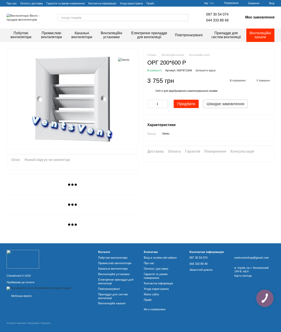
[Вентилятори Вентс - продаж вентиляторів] (23, 259)
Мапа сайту (151, 294)
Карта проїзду (243, 275)
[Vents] (123, 59)
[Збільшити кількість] (164, 104)
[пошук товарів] (185, 17)
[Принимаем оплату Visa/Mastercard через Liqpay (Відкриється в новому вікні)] (39, 288)
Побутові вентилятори (21, 35)
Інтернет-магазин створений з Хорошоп (29, 323)
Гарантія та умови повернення (65, 3)
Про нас (12, 3)
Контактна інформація (102, 3)
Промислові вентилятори (51, 35)
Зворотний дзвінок (201, 269)
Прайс (150, 3)
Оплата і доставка (31, 3)
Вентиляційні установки (111, 35)
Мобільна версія (21, 296)
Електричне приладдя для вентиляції (149, 35)
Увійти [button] (159, 90)
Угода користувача (131, 3)
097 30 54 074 (217, 14)
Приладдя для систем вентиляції (226, 35)
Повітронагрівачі (189, 35)
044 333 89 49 (217, 20)
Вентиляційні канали (260, 35)
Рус (212, 3)
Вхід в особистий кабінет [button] (160, 257)
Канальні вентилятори (81, 35)
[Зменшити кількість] (151, 104)
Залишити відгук (205, 70)
